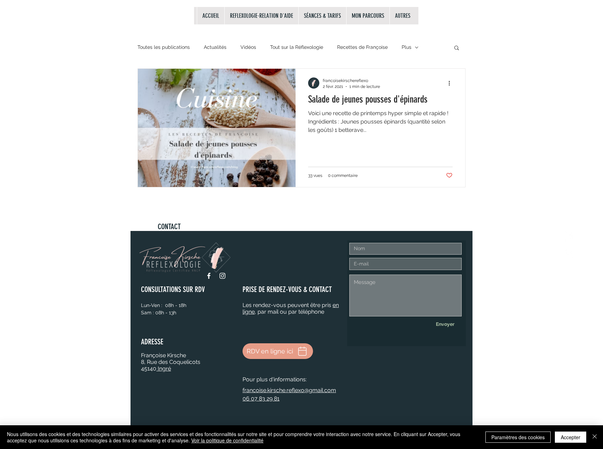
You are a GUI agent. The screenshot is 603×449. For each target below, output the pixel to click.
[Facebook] (209, 276)
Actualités (215, 47)
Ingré (163, 368)
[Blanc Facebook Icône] (568, 237)
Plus (406, 47)
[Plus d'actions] (451, 83)
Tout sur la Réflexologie (296, 47)
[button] (456, 48)
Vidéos (248, 47)
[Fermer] (594, 437)
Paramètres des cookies (518, 437)
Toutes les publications (163, 47)
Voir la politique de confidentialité (227, 440)
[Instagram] (222, 276)
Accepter (570, 437)
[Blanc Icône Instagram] (568, 253)
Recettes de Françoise (362, 47)
